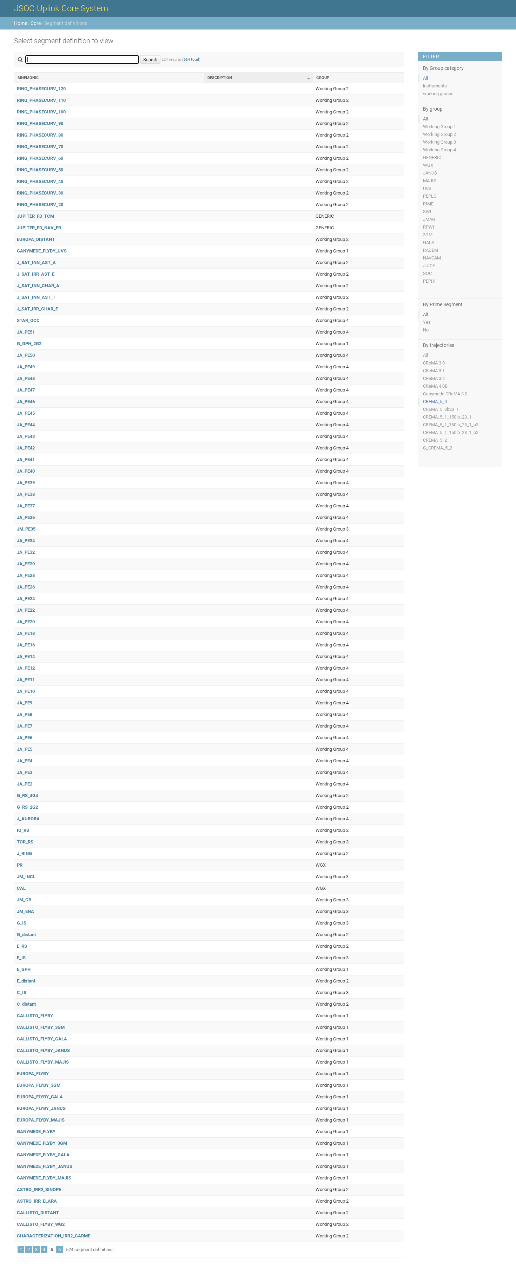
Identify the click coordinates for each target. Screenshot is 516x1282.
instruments (435, 85)
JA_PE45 (26, 413)
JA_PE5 (24, 749)
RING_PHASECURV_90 (40, 123)
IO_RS (23, 830)
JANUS (430, 173)
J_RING (24, 853)
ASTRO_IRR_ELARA (37, 1201)
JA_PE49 (26, 366)
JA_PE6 (24, 737)
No (426, 330)
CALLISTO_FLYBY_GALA (42, 1038)
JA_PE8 (24, 714)
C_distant (26, 1004)
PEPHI (429, 281)
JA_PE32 (26, 552)
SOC (427, 273)
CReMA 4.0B (435, 386)
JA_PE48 (26, 378)
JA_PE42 (26, 448)
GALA (428, 242)
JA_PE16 (26, 644)
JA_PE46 (26, 401)
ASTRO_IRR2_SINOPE (39, 1189)
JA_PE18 (26, 633)
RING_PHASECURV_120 (41, 88)
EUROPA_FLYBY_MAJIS (41, 1120)
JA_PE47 (26, 390)
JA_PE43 (26, 436)
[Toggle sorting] (308, 78)
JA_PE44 (26, 424)
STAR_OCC (28, 320)
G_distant (26, 934)
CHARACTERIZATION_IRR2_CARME (53, 1235)
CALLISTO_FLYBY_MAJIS (43, 1062)
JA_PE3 (24, 772)
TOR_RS (25, 841)
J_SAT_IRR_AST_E (35, 274)
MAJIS (429, 180)
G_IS (21, 923)
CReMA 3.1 (434, 370)
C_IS (21, 992)
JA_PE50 (26, 355)
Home (20, 23)
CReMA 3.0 (434, 363)
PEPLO (430, 196)
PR (19, 865)
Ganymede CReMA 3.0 (445, 393)
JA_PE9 (24, 702)
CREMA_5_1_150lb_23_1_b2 (450, 432)
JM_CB (24, 899)
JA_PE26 (26, 587)
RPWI (428, 227)
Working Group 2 (439, 134)
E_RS (22, 946)
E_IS (21, 957)
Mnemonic (28, 77)
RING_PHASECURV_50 (40, 169)
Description (219, 77)
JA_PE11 (26, 679)
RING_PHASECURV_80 (40, 135)
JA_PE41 (26, 459)
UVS (427, 188)
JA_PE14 (26, 656)
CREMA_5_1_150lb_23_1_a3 (450, 424)
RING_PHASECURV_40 (40, 181)
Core (36, 23)
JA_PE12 (26, 668)
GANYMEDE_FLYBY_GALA (43, 1154)
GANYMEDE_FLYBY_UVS (42, 251)
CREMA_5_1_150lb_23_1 (447, 417)
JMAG (429, 219)
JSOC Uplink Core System (61, 8)
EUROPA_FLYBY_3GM (38, 1085)
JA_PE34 (26, 540)
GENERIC (432, 157)
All (425, 78)
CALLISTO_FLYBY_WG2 (41, 1224)
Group (322, 77)
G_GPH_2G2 (29, 343)
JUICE (429, 265)
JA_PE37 (26, 505)
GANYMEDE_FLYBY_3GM (42, 1143)
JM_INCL (26, 876)
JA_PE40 (26, 471)
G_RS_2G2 (27, 807)
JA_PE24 (26, 598)
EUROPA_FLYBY (33, 1073)
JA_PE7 (24, 726)
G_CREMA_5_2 (437, 448)
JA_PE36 (26, 517)
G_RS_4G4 (27, 795)
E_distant (26, 981)
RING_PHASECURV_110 (41, 100)
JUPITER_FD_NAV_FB (39, 227)
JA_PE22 (26, 610)
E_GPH (24, 969)
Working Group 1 (439, 126)
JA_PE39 (26, 482)
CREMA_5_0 (435, 401)
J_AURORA (28, 818)
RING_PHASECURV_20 (40, 204)
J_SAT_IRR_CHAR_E (37, 308)
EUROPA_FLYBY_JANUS (41, 1108)
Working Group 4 (439, 149)
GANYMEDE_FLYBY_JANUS (44, 1166)
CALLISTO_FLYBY (35, 1015)
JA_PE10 (26, 691)
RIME (428, 203)
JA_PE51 (26, 332)
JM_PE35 (26, 529)
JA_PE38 (26, 494)
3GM (427, 234)
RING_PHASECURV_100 (41, 111)
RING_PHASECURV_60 (40, 158)
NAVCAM (432, 258)
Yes (427, 322)
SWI (427, 211)
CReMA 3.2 (434, 378)
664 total (191, 59)
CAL (21, 888)
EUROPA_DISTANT (36, 239)
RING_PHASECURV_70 (40, 146)
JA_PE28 (26, 575)
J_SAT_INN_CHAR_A (38, 285)
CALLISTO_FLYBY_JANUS (43, 1050)
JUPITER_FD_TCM (35, 216)
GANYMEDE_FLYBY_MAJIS (44, 1178)
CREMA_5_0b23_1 (441, 409)
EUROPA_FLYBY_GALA (40, 1096)
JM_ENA (25, 911)
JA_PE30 (26, 563)
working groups (438, 93)
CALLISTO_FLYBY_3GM (41, 1027)
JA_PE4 (24, 760)
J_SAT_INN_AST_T (36, 297)
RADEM (430, 250)
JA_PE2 (24, 784)
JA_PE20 (26, 621)
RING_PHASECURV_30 (40, 193)
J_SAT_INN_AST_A (36, 262)
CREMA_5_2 (435, 440)
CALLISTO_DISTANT (38, 1212)
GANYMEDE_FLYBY (36, 1131)
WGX (428, 165)
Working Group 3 (439, 142)
